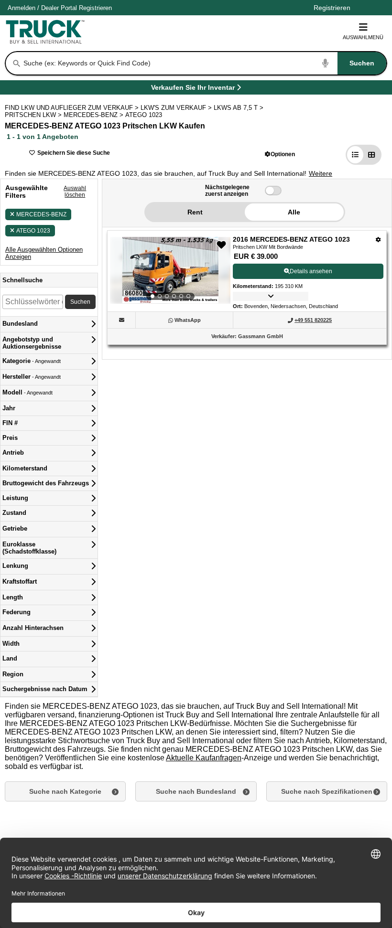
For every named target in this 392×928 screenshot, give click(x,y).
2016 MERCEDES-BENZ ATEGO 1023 (291, 239)
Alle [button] (294, 212)
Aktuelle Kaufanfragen (203, 758)
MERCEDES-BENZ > (94, 114)
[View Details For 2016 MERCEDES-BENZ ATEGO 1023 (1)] (170, 270)
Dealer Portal (59, 7)
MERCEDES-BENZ (41, 214)
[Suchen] (17, 63)
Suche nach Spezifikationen (326, 791)
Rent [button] (195, 212)
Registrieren (95, 7)
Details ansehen (311, 271)
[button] (280, 154)
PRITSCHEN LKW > (34, 114)
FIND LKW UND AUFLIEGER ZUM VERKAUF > (73, 107)
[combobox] (204, 63)
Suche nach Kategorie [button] (65, 791)
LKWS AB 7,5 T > (239, 107)
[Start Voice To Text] (325, 63)
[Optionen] (378, 239)
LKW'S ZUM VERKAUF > (177, 107)
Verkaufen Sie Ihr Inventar (193, 89)
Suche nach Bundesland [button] (196, 791)
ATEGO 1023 (33, 230)
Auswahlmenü (363, 37)
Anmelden (21, 7)
